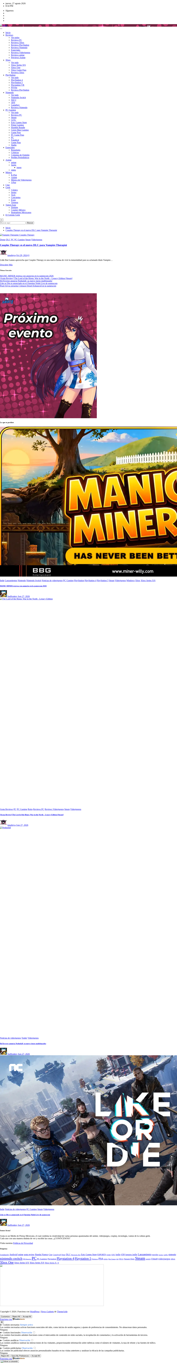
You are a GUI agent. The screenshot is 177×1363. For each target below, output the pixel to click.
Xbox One (15, 67)
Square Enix (129, 1259)
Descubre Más (6, 265)
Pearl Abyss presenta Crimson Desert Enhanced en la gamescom (28, 286)
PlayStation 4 (17, 80)
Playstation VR (17, 85)
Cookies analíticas (11, 1340)
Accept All (27, 1317)
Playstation (52, 1259)
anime (13, 162)
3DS (13, 102)
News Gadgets (47, 1311)
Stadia (13, 145)
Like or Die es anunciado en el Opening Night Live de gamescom (28, 283)
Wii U (13, 100)
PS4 (100, 1258)
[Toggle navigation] (1, 28)
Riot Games (112, 1259)
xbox (173, 1259)
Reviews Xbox (17, 42)
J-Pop (13, 182)
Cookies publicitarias (12, 1348)
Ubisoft (154, 1259)
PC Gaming (11, 110)
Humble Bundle (18, 127)
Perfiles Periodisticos (20, 157)
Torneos (14, 202)
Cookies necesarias (11, 1325)
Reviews (9, 35)
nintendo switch (11, 1258)
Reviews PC (16, 40)
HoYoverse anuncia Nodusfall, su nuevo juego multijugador (26, 281)
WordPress (34, 1311)
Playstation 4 (65, 1258)
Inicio (8, 32)
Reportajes (15, 150)
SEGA (121, 1259)
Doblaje (14, 207)
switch (148, 1259)
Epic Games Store (19, 122)
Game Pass (16, 132)
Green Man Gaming (20, 130)
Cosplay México (18, 210)
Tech (13, 195)
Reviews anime (17, 55)
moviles (155, 1255)
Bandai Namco (41, 1254)
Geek (8, 187)
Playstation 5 (83, 1258)
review (105, 1259)
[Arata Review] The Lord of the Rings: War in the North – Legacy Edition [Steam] (36, 278)
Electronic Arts (75, 1255)
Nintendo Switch (18, 97)
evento (108, 1255)
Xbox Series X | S (52, 1263)
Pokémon (95, 1259)
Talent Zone (11, 205)
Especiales (15, 50)
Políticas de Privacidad (23, 1243)
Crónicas (15, 152)
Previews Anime (18, 57)
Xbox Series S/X (21, 1263)
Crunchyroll (57, 1255)
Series (13, 192)
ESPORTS (101, 1254)
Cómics (14, 190)
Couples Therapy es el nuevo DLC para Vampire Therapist (31, 230)
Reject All (16, 1317)
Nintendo (10, 92)
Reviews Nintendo (19, 47)
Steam (13, 117)
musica (161, 1255)
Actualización (4, 1255)
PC (12, 137)
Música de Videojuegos (21, 180)
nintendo (172, 1254)
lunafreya (11, 255)
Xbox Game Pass (18, 70)
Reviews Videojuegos (20, 52)
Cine (8, 185)
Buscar (30, 223)
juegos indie (131, 1254)
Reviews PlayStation (20, 45)
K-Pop (14, 175)
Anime (8, 160)
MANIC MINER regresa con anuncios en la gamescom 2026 (27, 276)
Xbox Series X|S (18, 65)
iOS (123, 1254)
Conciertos (15, 197)
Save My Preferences (20, 1356)
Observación (26, 1332)
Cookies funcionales (11, 1332)
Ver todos (15, 37)
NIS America (27, 1259)
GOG (13, 120)
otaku (13, 170)
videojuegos (164, 1259)
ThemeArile (62, 1311)
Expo (13, 200)
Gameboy (15, 105)
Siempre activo (26, 1325)
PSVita (14, 87)
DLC (68, 1254)
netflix (166, 1255)
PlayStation (10, 75)
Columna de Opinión (20, 155)
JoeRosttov (12, 596)
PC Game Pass (17, 135)
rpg (117, 1259)
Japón (13, 165)
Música (9, 172)
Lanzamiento (145, 1254)
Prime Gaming (17, 125)
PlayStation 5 (17, 82)
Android (13, 1254)
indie (118, 1254)
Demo (63, 1255)
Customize (5, 1317)
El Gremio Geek (13, 215)
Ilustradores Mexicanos (21, 212)
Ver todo (15, 62)
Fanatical (15, 140)
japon (19, 167)
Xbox (8, 60)
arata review (29, 1254)
